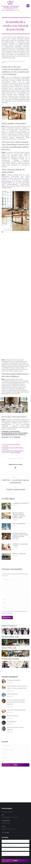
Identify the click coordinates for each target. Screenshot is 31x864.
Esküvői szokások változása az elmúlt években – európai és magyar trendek (18, 515)
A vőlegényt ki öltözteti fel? (20, 503)
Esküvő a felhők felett (19, 523)
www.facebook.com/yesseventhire (12, 447)
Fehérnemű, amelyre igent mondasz (20, 544)
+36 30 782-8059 (15, 452)
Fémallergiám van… (12, 721)
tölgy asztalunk (6, 181)
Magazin (14, 458)
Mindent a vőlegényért (19, 553)
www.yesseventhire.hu (13, 444)
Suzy (20, 364)
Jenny (16, 371)
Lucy (21, 371)
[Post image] (6, 506)
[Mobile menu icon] (28, 5)
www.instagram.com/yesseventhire (12, 451)
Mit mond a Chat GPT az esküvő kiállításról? (15, 728)
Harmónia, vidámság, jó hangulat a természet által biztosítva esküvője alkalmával (20, 535)
